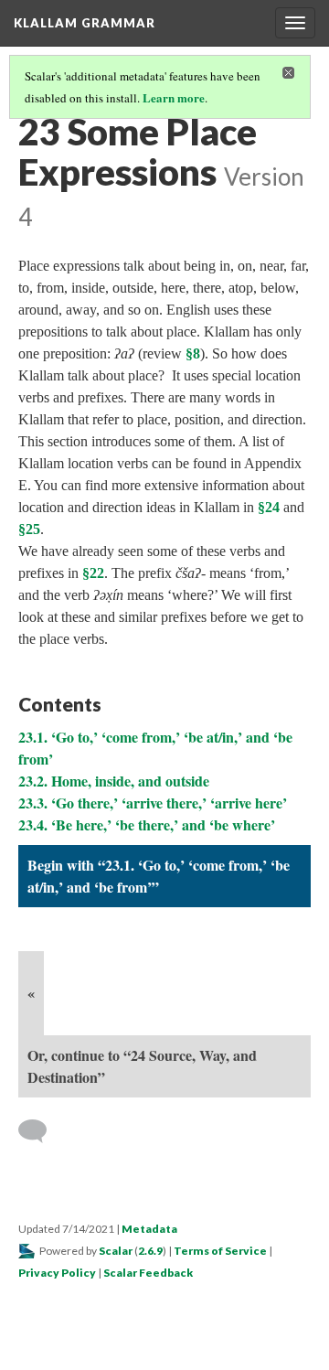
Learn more (174, 97)
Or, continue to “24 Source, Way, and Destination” (142, 1065)
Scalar (116, 1251)
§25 (29, 529)
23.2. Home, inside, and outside (113, 780)
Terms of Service (220, 1251)
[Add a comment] (40, 1131)
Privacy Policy (57, 1272)
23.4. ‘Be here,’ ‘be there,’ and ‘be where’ (146, 824)
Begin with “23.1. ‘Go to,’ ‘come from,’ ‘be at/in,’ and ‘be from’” (158, 875)
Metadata (149, 1229)
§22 (93, 573)
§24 (269, 507)
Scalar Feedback (148, 1272)
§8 (193, 353)
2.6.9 (150, 1251)
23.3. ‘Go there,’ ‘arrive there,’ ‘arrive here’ (152, 802)
